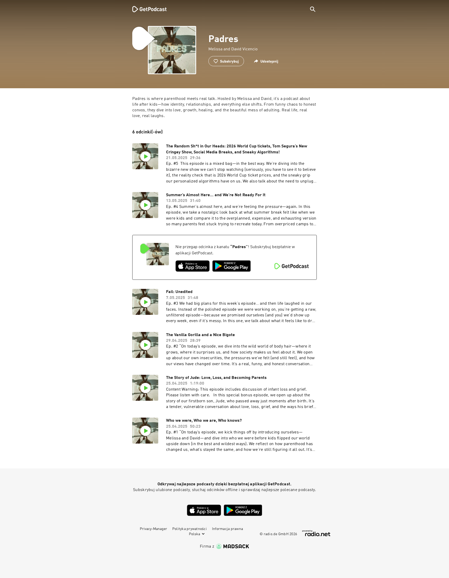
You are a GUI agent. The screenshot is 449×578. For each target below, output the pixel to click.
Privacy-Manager (153, 529)
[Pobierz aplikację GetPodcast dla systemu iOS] (192, 266)
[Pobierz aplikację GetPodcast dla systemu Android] (231, 266)
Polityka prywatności (189, 529)
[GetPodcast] (146, 9)
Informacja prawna (227, 529)
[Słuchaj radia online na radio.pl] (316, 533)
